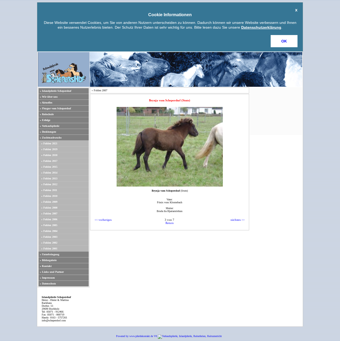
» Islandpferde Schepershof (55, 90)
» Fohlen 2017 (49, 160)
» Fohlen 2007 (49, 213)
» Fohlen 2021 (49, 143)
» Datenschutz (48, 283)
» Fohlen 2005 (49, 225)
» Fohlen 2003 (49, 236)
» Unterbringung (49, 254)
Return (169, 223)
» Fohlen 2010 (49, 196)
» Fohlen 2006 (49, 219)
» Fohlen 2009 (49, 201)
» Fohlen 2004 (49, 231)
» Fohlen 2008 (49, 207)
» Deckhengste (48, 131)
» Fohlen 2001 (49, 248)
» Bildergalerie (48, 260)
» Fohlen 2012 (49, 184)
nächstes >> (238, 219)
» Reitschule (47, 114)
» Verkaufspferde (49, 125)
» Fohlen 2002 (49, 242)
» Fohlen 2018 (49, 155)
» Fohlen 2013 (49, 178)
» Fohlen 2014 (49, 172)
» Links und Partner (52, 271)
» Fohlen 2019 (49, 149)
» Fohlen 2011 (49, 190)
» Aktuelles (46, 102)
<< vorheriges (103, 219)
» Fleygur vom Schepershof (55, 108)
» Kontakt (46, 266)
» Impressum (47, 277)
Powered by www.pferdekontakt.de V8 (136, 336)
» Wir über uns (49, 96)
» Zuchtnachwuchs (51, 137)
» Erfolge (45, 120)
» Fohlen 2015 (49, 166)
